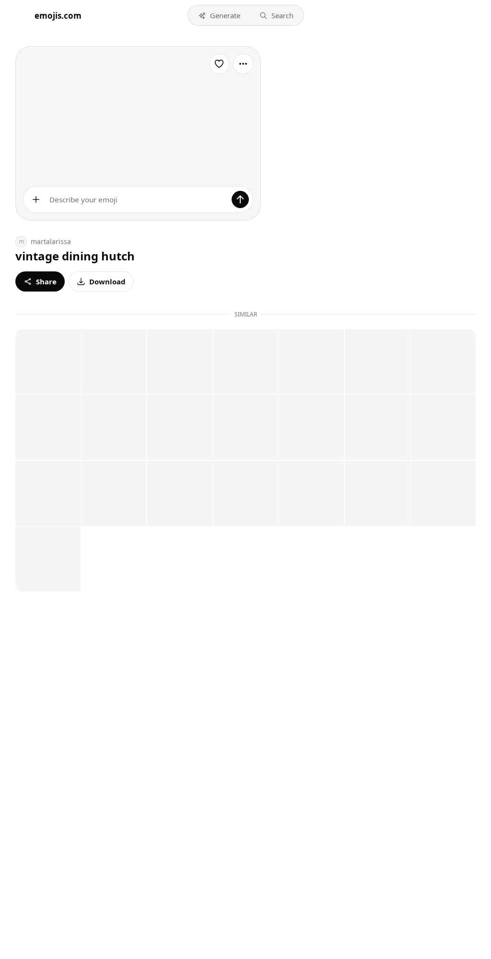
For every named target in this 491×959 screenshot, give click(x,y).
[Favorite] (219, 64)
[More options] (243, 64)
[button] (219, 15)
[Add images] (36, 199)
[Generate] (240, 199)
